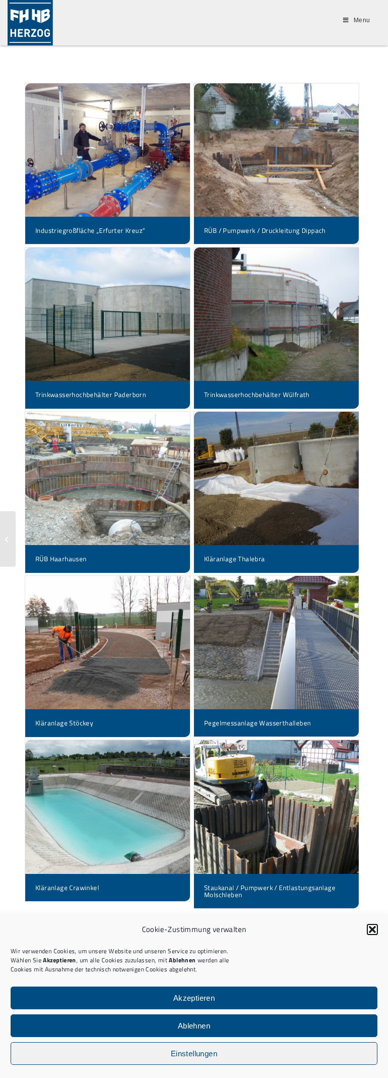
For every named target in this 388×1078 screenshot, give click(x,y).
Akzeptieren (194, 998)
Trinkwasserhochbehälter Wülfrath (257, 394)
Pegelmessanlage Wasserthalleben (257, 723)
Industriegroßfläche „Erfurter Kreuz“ (90, 230)
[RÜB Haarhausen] (107, 478)
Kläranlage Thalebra (234, 559)
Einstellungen (194, 1053)
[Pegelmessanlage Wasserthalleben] (276, 642)
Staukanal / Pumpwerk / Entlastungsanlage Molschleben (269, 891)
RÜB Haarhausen (61, 559)
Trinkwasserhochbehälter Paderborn (90, 394)
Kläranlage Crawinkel (67, 888)
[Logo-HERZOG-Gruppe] (30, 22)
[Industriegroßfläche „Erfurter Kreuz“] (107, 150)
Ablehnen (194, 1025)
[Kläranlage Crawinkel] (107, 806)
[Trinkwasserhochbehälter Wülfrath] (276, 314)
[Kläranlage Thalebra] (276, 478)
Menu (362, 20)
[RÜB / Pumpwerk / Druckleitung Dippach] (276, 150)
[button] (372, 929)
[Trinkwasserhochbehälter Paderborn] (107, 314)
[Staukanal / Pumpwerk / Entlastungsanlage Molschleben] (276, 806)
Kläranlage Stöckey (64, 723)
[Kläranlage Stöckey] (107, 642)
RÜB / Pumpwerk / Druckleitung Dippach (265, 230)
